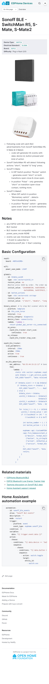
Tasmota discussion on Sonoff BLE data (25, 484)
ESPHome (6, 635)
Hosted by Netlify (9, 642)
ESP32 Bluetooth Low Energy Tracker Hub (26, 481)
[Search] (39, 3)
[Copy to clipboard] (43, 259)
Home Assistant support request (21, 488)
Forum (4, 623)
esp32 (13, 48)
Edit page (8, 576)
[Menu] (45, 3)
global (24, 45)
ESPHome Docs (8, 593)
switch (19, 42)
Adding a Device (8, 600)
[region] (24, 360)
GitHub (4, 619)
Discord (5, 615)
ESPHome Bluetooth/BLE (18, 477)
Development (7, 638)
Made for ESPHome (9, 596)
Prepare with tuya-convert (12, 604)
